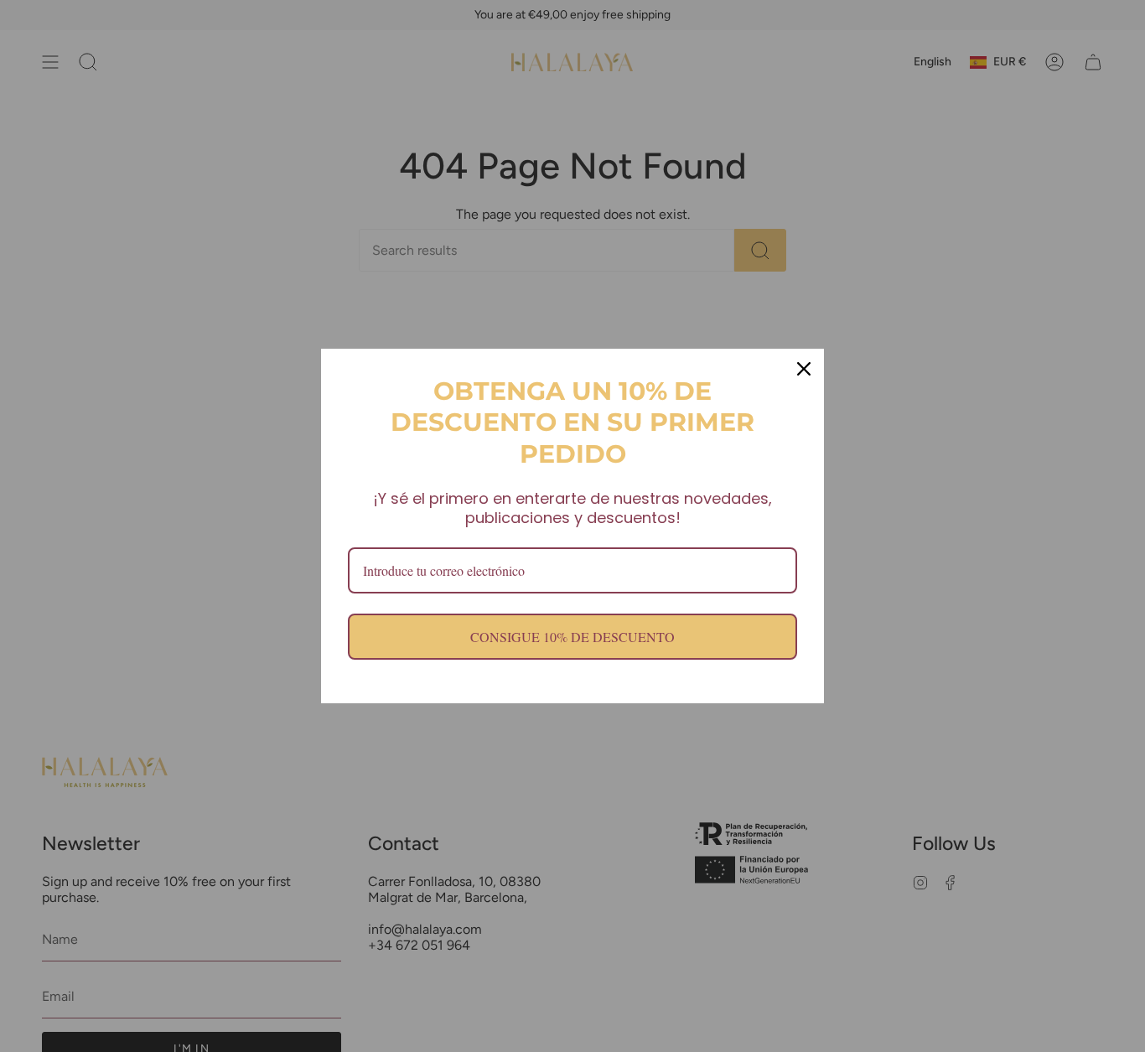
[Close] (804, 369)
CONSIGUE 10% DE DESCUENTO (572, 636)
